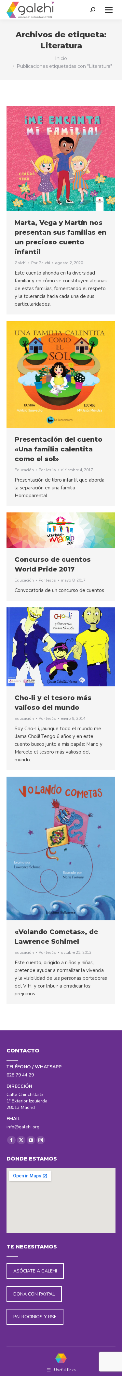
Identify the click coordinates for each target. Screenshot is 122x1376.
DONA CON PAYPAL (34, 1294)
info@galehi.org (23, 1127)
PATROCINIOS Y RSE (35, 1317)
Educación (24, 470)
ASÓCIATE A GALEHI (35, 1271)
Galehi (20, 262)
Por (40, 262)
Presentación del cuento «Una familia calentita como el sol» (58, 449)
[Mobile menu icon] (108, 10)
